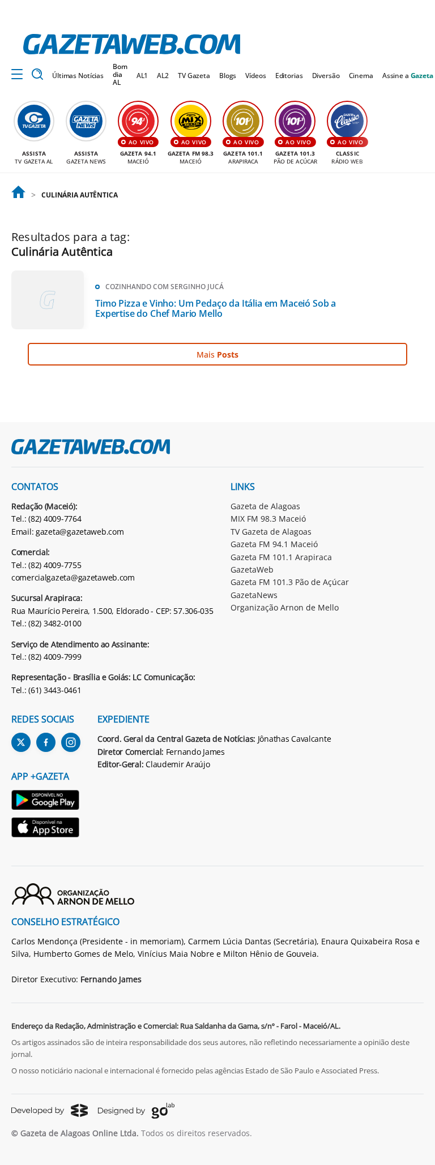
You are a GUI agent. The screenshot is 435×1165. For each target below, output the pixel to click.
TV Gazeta (194, 75)
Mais (217, 354)
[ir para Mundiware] (49, 1110)
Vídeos (255, 75)
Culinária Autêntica (79, 195)
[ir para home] (132, 44)
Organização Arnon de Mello (285, 607)
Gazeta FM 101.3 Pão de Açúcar (290, 582)
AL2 (163, 75)
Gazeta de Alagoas (265, 506)
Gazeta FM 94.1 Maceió (274, 544)
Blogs (227, 75)
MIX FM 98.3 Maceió (268, 518)
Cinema (361, 75)
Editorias (289, 75)
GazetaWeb (252, 569)
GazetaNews (254, 595)
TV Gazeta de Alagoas (271, 531)
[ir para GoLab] (136, 1111)
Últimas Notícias (78, 75)
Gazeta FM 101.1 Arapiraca (281, 557)
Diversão (326, 75)
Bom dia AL (120, 75)
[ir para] (18, 195)
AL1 (142, 75)
